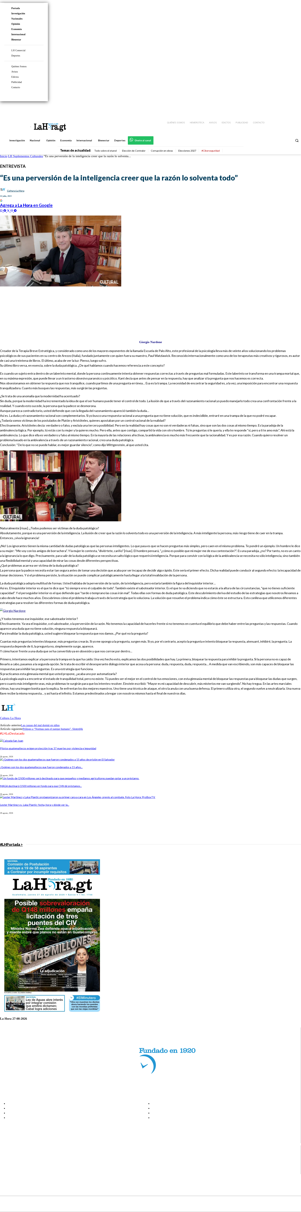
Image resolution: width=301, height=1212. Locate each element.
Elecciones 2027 (187, 150)
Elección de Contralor (133, 150)
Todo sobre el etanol (105, 150)
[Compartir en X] (8, 210)
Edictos (15, 77)
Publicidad (16, 82)
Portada (15, 8)
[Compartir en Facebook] (5, 210)
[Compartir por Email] (12, 210)
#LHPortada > (11, 844)
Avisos (14, 71)
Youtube (15, 1171)
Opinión (15, 24)
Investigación (18, 13)
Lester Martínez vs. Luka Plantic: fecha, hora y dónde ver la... (34, 804)
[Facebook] (269, 108)
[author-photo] (8, 714)
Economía (16, 29)
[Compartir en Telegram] (15, 210)
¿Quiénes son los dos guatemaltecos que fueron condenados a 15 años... (41, 767)
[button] (297, 140)
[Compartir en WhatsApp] (1, 210)
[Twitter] (288, 108)
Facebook (16, 1154)
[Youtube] (294, 108)
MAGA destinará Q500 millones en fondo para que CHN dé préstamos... (41, 786)
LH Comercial (18, 50)
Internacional (18, 34)
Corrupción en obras (162, 150)
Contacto (15, 87)
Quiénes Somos (18, 66)
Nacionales (16, 18)
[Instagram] (275, 108)
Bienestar (16, 39)
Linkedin (15, 1163)
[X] (5, 1167)
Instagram (16, 1158)
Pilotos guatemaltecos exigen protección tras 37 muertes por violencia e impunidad (48, 748)
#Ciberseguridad (211, 150)
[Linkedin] (282, 108)
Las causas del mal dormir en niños (40, 725)
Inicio (3, 156)
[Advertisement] (104, 311)
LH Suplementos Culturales (25, 156)
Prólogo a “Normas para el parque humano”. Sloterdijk (53, 728)
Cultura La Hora (15, 190)
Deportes (15, 55)
